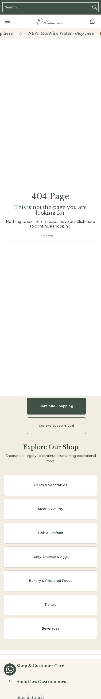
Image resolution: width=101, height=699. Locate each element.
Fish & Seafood (50, 533)
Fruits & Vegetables (50, 485)
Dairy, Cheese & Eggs (50, 557)
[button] (92, 21)
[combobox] (47, 7)
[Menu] (7, 21)
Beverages (50, 628)
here (90, 221)
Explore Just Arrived (56, 425)
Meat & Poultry (50, 509)
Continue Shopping (56, 406)
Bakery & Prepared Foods (50, 581)
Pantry (50, 604)
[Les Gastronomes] (49, 21)
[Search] (94, 7)
